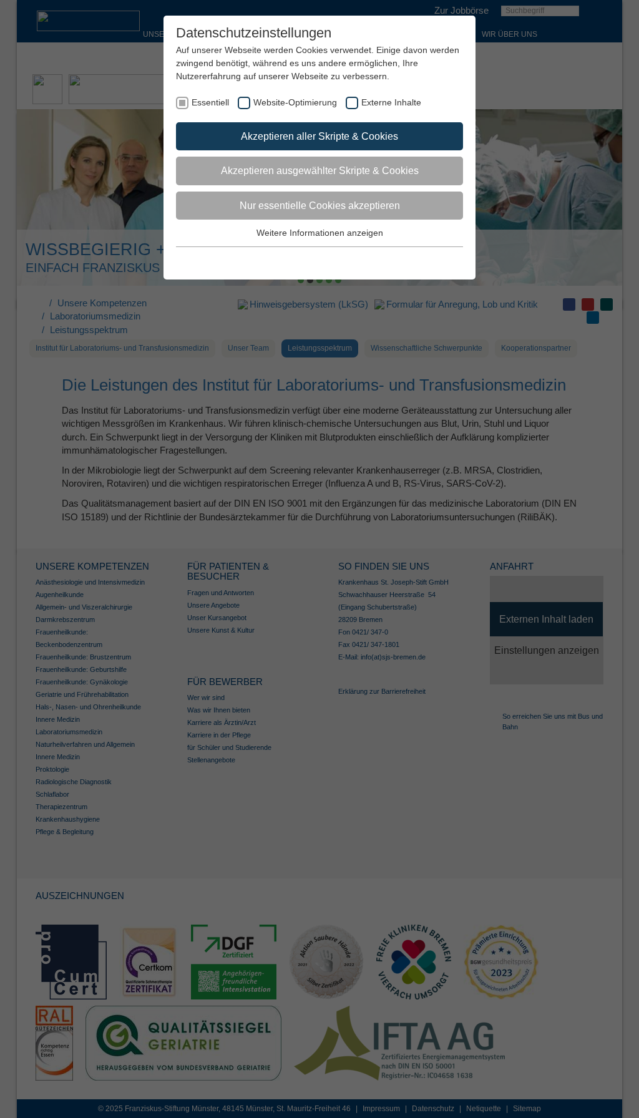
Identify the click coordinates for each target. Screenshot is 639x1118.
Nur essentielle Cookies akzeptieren (320, 205)
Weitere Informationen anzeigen (319, 233)
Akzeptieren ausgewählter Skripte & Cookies (320, 170)
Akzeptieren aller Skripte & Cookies (319, 136)
